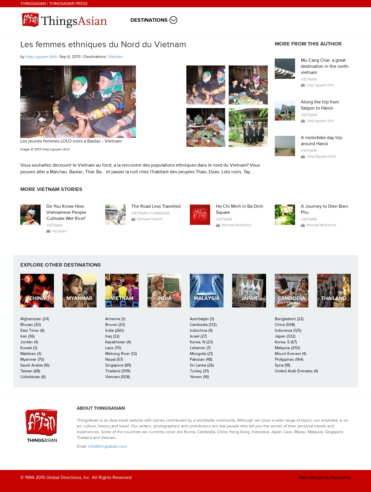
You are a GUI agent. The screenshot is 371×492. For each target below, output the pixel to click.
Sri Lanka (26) (202, 365)
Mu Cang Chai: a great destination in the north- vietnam (325, 66)
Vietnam (115, 56)
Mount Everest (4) (290, 353)
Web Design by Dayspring (325, 477)
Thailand (333, 298)
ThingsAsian (33, 3)
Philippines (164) (289, 359)
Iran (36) (27, 336)
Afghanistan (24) (34, 318)
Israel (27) (198, 336)
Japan (249, 298)
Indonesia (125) (288, 330)
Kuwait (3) (28, 347)
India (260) (114, 330)
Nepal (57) (114, 359)
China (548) (285, 324)
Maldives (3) (30, 353)
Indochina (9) (201, 330)
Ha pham (59, 231)
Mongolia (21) (201, 353)
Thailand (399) (117, 371)
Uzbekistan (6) (33, 376)
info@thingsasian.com (107, 446)
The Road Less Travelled (156, 206)
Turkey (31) (199, 371)
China (37, 298)
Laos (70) (113, 347)
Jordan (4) (29, 342)
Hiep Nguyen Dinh (321, 156)
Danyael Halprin (150, 219)
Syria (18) (282, 365)
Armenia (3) (115, 318)
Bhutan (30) (30, 324)
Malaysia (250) (287, 347)
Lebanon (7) (200, 347)
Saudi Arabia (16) (34, 365)
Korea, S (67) (286, 342)
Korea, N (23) (201, 342)
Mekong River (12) (121, 353)
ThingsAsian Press (68, 3)
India (164, 298)
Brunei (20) (115, 324)
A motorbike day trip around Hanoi (321, 141)
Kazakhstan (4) (118, 342)
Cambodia (160, 213)
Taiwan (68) (30, 371)
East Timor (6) (32, 330)
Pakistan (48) (201, 359)
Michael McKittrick (237, 225)
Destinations (149, 20)
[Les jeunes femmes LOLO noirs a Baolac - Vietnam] (205, 85)
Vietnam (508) (117, 376)
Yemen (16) (199, 376)
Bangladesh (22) (289, 318)
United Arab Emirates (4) (296, 371)
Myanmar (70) (32, 359)
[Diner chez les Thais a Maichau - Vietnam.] (205, 127)
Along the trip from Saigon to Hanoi (320, 105)
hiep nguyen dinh (41, 56)
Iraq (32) (112, 336)
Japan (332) (285, 336)
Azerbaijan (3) (202, 318)
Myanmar (79, 298)
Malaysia (206, 298)
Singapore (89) (118, 365)
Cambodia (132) (203, 324)
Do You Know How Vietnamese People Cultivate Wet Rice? (66, 212)
